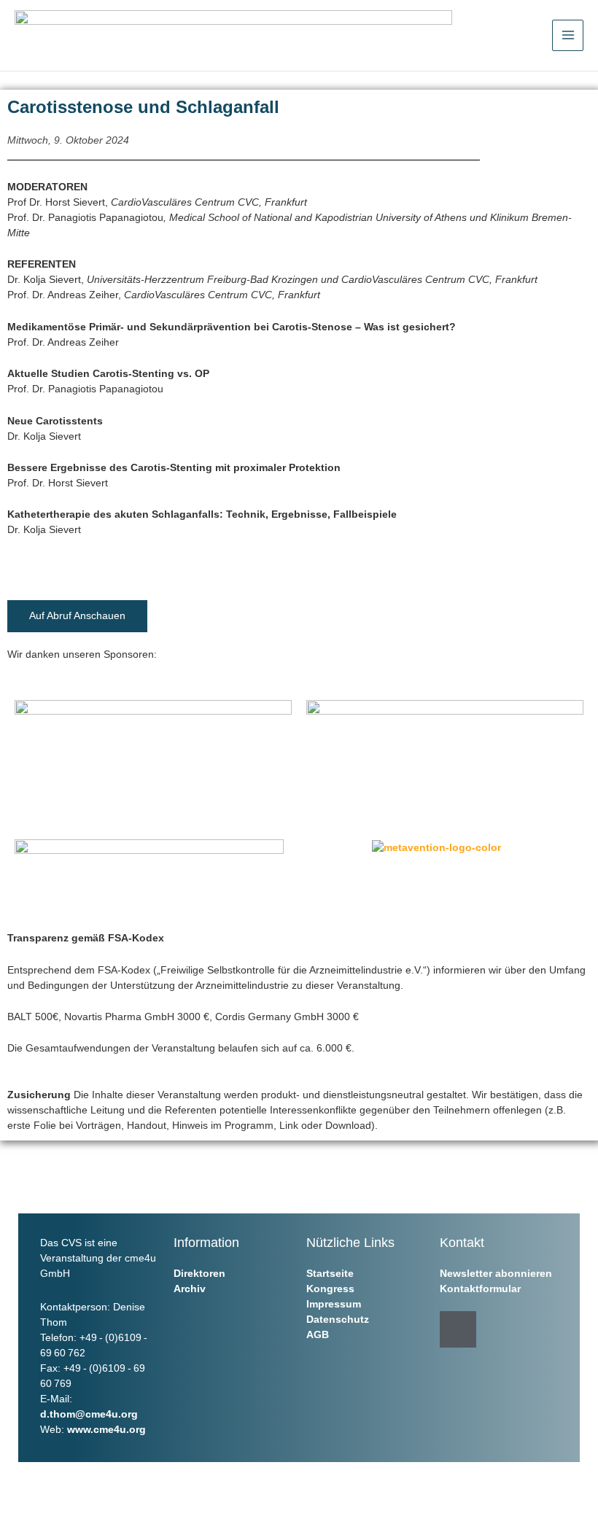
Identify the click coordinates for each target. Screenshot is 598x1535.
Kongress (330, 1288)
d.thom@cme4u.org (89, 1414)
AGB (317, 1334)
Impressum (333, 1304)
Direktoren (199, 1273)
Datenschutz (337, 1319)
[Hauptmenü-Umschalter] (567, 35)
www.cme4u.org (106, 1429)
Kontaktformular (480, 1288)
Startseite (330, 1273)
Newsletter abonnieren (496, 1273)
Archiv (190, 1288)
